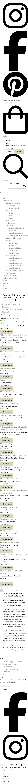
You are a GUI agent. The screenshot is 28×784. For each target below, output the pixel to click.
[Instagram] (15, 29)
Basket (10, 151)
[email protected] (5, 686)
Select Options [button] (7, 331)
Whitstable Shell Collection (15, 270)
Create (13, 770)
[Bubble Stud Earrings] (8, 368)
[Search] (24, 187)
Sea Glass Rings (14, 268)
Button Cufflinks (5, 382)
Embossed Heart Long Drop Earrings (12, 458)
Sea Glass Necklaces (16, 233)
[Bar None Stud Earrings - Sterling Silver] (14, 323)
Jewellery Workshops (10, 275)
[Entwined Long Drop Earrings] (10, 479)
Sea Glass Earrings (15, 263)
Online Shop (7, 200)
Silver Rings (13, 250)
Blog (4, 285)
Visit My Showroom (9, 278)
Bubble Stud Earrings (7, 371)
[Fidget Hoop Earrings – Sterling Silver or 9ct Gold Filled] (14, 493)
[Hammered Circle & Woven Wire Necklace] (14, 573)
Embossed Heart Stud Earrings (10, 470)
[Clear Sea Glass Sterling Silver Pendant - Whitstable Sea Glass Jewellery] (14, 429)
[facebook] (15, 732)
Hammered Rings (15, 248)
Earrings (9, 210)
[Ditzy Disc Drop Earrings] (9, 444)
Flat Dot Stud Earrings (7, 521)
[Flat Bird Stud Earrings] (8, 507)
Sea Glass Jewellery (12, 255)
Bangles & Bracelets (13, 203)
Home (5, 198)
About (5, 280)
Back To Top (4, 588)
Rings (8, 240)
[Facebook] (15, 70)
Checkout (19, 151)
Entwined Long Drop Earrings (10, 481)
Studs (11, 218)
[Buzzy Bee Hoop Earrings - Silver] (12, 392)
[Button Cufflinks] (6, 380)
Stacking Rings (14, 253)
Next (17, 590)
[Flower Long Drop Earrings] (10, 542)
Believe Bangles (14, 208)
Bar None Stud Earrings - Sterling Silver (13, 326)
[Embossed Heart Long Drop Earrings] (13, 455)
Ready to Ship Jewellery (14, 238)
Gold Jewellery (11, 223)
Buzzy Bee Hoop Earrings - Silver (11, 394)
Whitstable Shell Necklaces (18, 235)
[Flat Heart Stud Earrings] (9, 531)
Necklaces (9, 225)
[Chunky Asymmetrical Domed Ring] (12, 415)
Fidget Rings (13, 243)
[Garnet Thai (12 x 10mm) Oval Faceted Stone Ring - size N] (14, 557)
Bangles (12, 205)
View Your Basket (8, 309)
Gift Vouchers (11, 273)
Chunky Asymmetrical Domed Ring (12, 418)
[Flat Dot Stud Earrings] (8, 519)
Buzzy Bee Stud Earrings (8, 406)
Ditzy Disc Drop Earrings (8, 446)
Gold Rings (13, 245)
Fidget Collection (12, 220)
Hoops (11, 215)
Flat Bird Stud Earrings (8, 510)
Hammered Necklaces (16, 228)
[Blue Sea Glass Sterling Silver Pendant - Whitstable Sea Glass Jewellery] (14, 337)
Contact (5, 283)
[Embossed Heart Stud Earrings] (11, 467)
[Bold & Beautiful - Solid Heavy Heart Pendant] (14, 354)
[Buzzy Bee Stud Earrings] (9, 403)
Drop (11, 213)
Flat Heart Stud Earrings (8, 533)
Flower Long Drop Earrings (9, 545)
